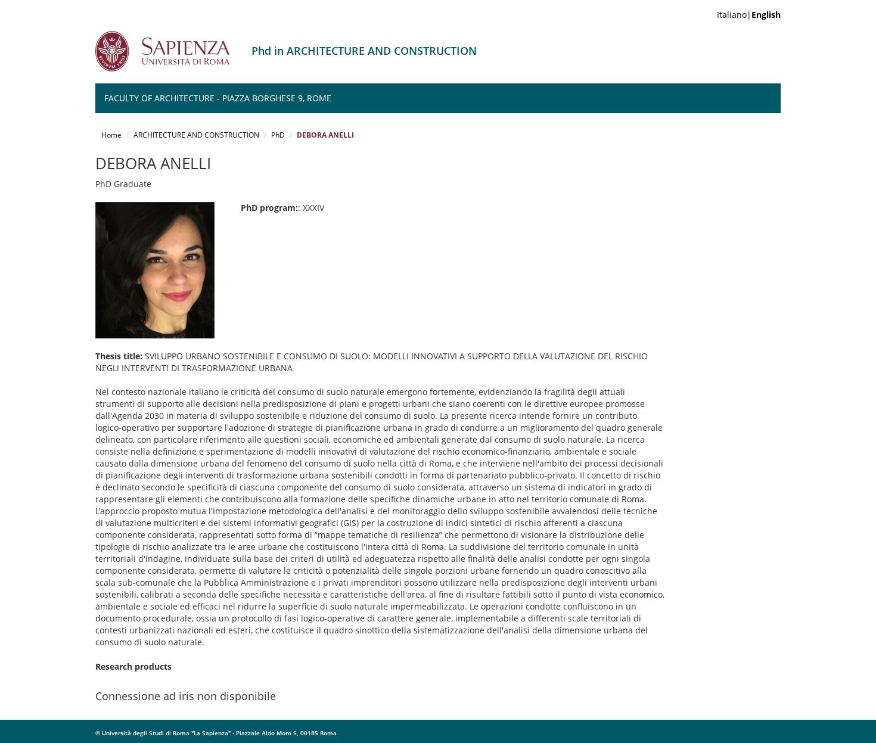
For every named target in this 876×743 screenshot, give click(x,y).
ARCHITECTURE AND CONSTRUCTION (196, 135)
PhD (278, 135)
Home (111, 135)
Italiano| (749, 14)
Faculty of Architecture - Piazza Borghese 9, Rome (217, 98)
